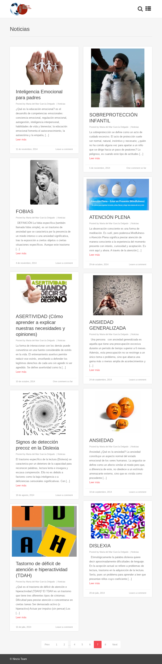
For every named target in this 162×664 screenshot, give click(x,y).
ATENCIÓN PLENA (109, 217)
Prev (47, 644)
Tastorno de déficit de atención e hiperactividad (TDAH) (41, 569)
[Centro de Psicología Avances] (20, 9)
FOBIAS (24, 211)
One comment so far (136, 168)
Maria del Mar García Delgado (40, 104)
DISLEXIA (100, 545)
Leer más (21, 139)
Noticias (61, 104)
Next (114, 644)
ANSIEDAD (101, 440)
